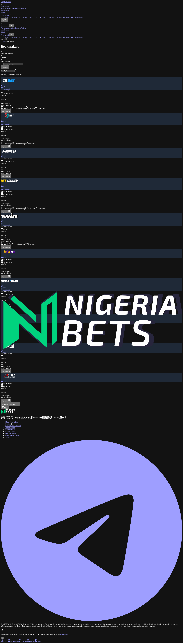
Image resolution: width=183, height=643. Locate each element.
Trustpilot (4, 415)
